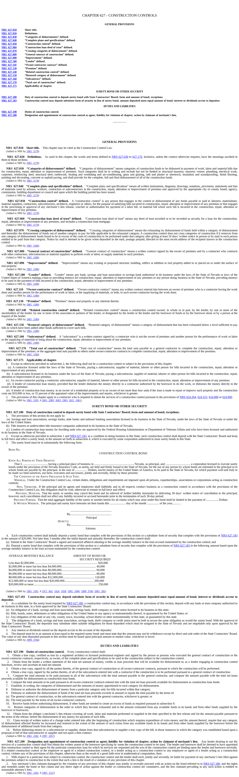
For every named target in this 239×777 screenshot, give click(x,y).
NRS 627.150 (9, 75)
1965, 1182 (32, 736)
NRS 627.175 (9, 86)
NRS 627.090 (9, 57)
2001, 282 (99, 591)
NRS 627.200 (9, 115)
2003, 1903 (61, 400)
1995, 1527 (48, 773)
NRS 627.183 (9, 100)
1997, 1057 (48, 736)
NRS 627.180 (9, 97)
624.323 (202, 397)
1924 (56, 591)
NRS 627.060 (9, 47)
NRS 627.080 (9, 54)
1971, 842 (47, 591)
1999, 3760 (87, 591)
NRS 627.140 (9, 72)
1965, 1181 (32, 591)
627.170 (137, 156)
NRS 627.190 (9, 111)
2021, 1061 (75, 400)
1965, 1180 (32, 245)
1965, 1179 (32, 151)
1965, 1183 (32, 400)
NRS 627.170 (9, 82)
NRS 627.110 (8, 65)
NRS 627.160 (9, 78)
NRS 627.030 (9, 37)
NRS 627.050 (9, 43)
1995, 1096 (74, 591)
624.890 (213, 397)
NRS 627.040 (9, 40)
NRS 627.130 (9, 68)
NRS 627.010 (9, 30)
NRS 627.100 (9, 61)
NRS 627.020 (9, 33)
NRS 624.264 (188, 397)
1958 (63, 591)
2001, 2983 (48, 400)
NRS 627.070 (9, 51)
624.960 (227, 397)
